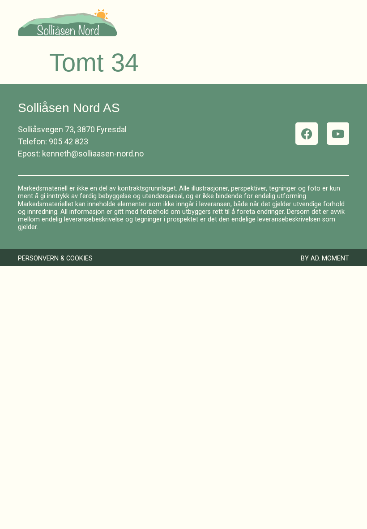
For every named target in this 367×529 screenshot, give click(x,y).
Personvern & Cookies (55, 258)
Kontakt (333, 22)
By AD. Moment (325, 258)
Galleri (256, 22)
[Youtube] (338, 133)
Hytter (161, 22)
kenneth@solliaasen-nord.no (93, 153)
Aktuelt (293, 22)
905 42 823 (68, 141)
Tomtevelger (209, 22)
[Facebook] (306, 133)
